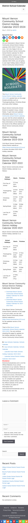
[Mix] (22, 37)
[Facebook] (3, 37)
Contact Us (14, 507)
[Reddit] (10, 37)
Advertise (14, 513)
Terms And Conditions (19, 510)
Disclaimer (21, 507)
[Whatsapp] (3, 40)
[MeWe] (19, 37)
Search (4, 451)
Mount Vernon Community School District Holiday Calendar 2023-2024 (13, 22)
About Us (6, 507)
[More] (7, 40)
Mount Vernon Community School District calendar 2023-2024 (13, 329)
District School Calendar (14, 6)
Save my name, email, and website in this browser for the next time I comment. (13, 434)
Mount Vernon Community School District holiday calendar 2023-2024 (12, 96)
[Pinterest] (16, 37)
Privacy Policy (7, 510)
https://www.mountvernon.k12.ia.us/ (13, 147)
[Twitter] (7, 37)
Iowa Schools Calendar (11, 342)
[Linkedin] (13, 37)
